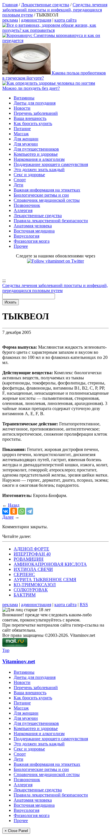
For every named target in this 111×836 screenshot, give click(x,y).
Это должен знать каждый (39, 169)
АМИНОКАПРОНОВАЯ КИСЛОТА (50, 564)
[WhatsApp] (21, 511)
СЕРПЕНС (24, 574)
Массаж (21, 133)
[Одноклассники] (13, 511)
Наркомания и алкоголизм (39, 159)
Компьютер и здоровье (36, 154)
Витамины (24, 97)
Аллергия (23, 210)
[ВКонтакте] (5, 511)
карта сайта (65, 20)
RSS (84, 604)
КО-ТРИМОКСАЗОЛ (35, 584)
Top (5, 650)
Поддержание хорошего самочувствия (51, 164)
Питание (22, 128)
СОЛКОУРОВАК (31, 589)
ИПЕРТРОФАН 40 (32, 554)
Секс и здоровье (29, 174)
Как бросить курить (33, 123)
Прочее (21, 246)
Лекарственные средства (38, 215)
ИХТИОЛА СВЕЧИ (33, 569)
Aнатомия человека (33, 225)
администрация (36, 20)
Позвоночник (27, 205)
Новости (22, 108)
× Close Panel (16, 831)
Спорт (20, 179)
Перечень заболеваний (36, 113)
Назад (13, 505)
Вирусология (26, 236)
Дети (18, 184)
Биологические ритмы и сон (41, 195)
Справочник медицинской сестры (47, 200)
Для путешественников (36, 149)
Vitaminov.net (18, 661)
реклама (10, 20)
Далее (8, 517)
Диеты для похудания (35, 103)
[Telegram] (29, 511)
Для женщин (26, 138)
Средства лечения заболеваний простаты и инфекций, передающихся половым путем (55, 288)
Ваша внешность (30, 118)
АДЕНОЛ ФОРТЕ (31, 548)
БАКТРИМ (25, 594)
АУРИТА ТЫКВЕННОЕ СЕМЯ (45, 579)
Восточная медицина (34, 230)
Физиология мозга (32, 241)
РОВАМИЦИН (29, 559)
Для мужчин (26, 144)
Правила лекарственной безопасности (51, 220)
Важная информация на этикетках (47, 190)
